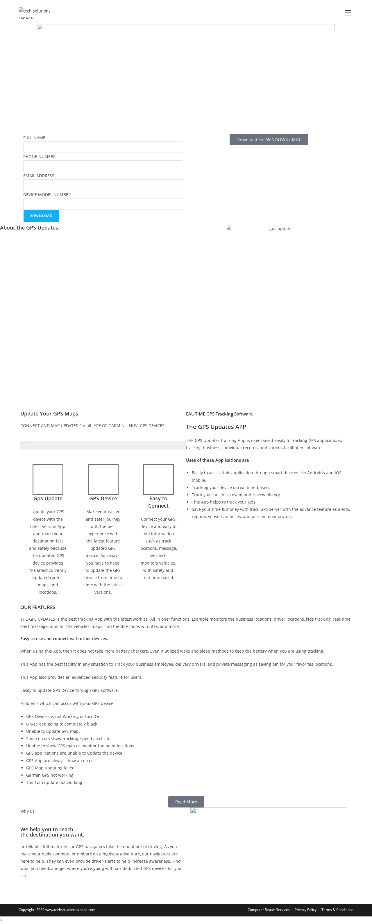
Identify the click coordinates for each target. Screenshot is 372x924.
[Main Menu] (347, 13)
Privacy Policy (305, 909)
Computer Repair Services (269, 909)
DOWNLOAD (41, 215)
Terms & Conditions (337, 909)
